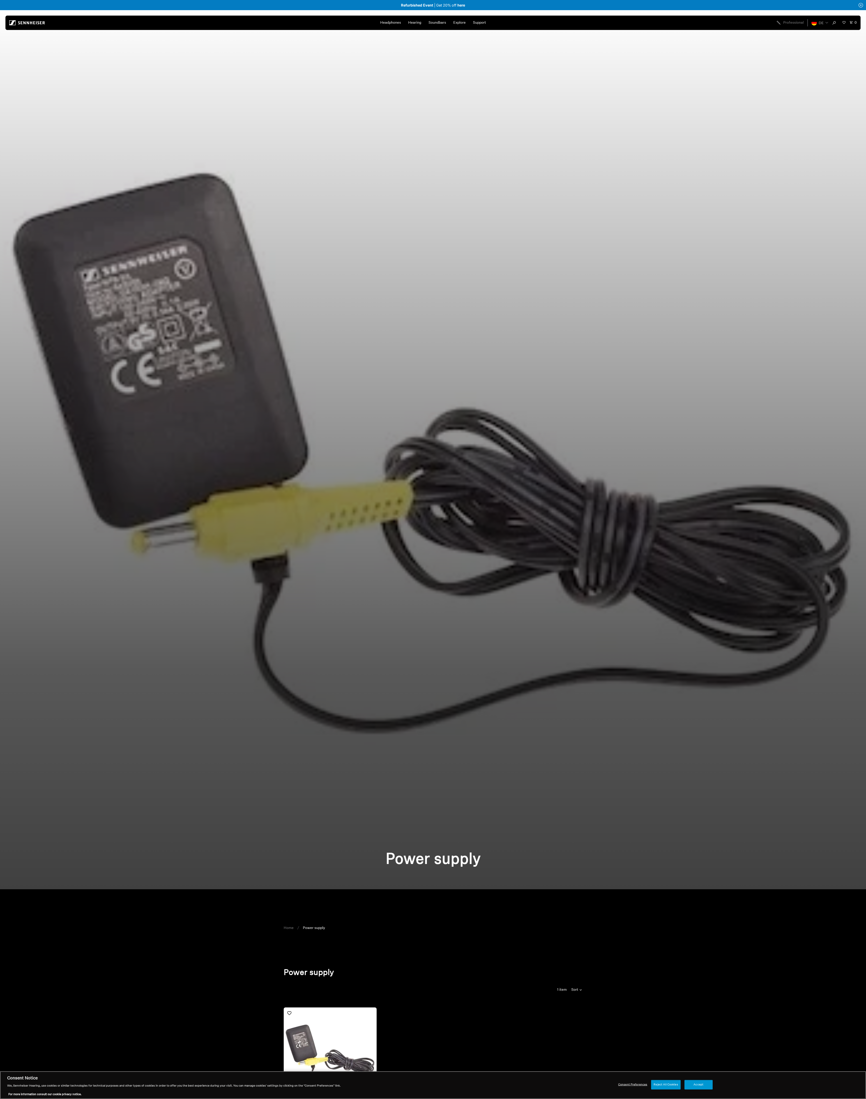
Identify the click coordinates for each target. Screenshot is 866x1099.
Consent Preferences (632, 1084)
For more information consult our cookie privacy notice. (44, 1094)
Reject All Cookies (666, 1084)
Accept (698, 1084)
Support (479, 23)
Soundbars (437, 23)
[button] (819, 22)
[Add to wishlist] (289, 1013)
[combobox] (835, 22)
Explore (459, 23)
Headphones (390, 23)
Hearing (414, 23)
